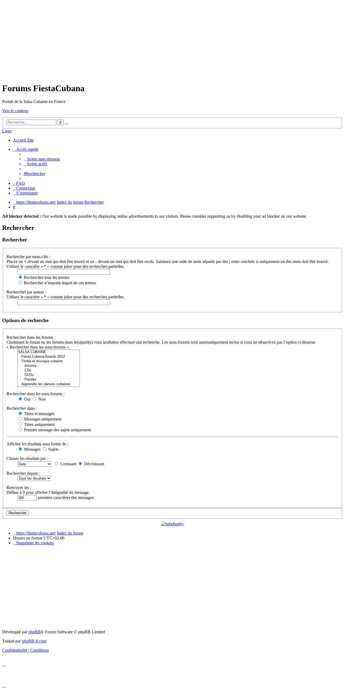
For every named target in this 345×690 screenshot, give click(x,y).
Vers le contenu (15, 110)
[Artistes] (49, 366)
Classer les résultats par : (27, 458)
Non (41, 399)
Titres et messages (38, 413)
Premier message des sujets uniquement (57, 430)
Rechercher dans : (21, 408)
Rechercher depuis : (23, 473)
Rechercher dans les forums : (31, 337)
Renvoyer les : (18, 487)
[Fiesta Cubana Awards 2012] (49, 356)
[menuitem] (42, 159)
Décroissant (93, 464)
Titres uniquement (38, 424)
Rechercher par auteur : (26, 292)
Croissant (67, 464)
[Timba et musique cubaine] (49, 361)
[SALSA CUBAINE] (49, 352)
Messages (31, 449)
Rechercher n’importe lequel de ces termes (59, 283)
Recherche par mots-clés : (28, 256)
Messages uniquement (42, 419)
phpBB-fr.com (34, 641)
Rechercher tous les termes (46, 277)
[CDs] (49, 370)
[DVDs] (49, 375)
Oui (26, 399)
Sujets (52, 449)
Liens (7, 131)
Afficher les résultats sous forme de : (37, 444)
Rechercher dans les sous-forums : (35, 393)
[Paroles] (49, 379)
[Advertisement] (172, 40)
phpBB (34, 632)
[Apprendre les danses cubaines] (49, 384)
